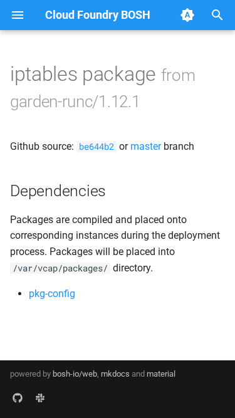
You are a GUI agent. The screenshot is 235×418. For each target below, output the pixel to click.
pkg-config (52, 294)
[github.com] (18, 398)
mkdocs (115, 374)
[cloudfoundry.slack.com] (40, 398)
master (145, 146)
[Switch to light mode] (187, 15)
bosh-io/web (75, 374)
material (161, 374)
